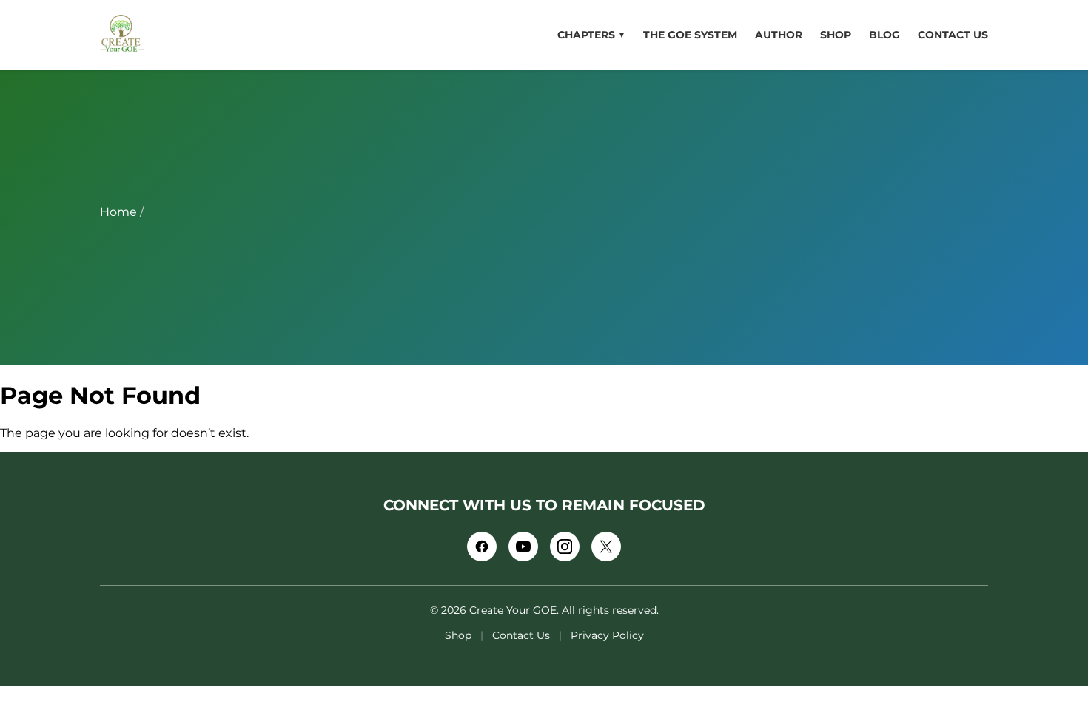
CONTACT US (953, 34)
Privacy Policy (607, 635)
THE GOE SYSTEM (690, 34)
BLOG (884, 34)
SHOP (835, 34)
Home (118, 212)
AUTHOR (778, 34)
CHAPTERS (591, 34)
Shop (458, 635)
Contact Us (521, 635)
